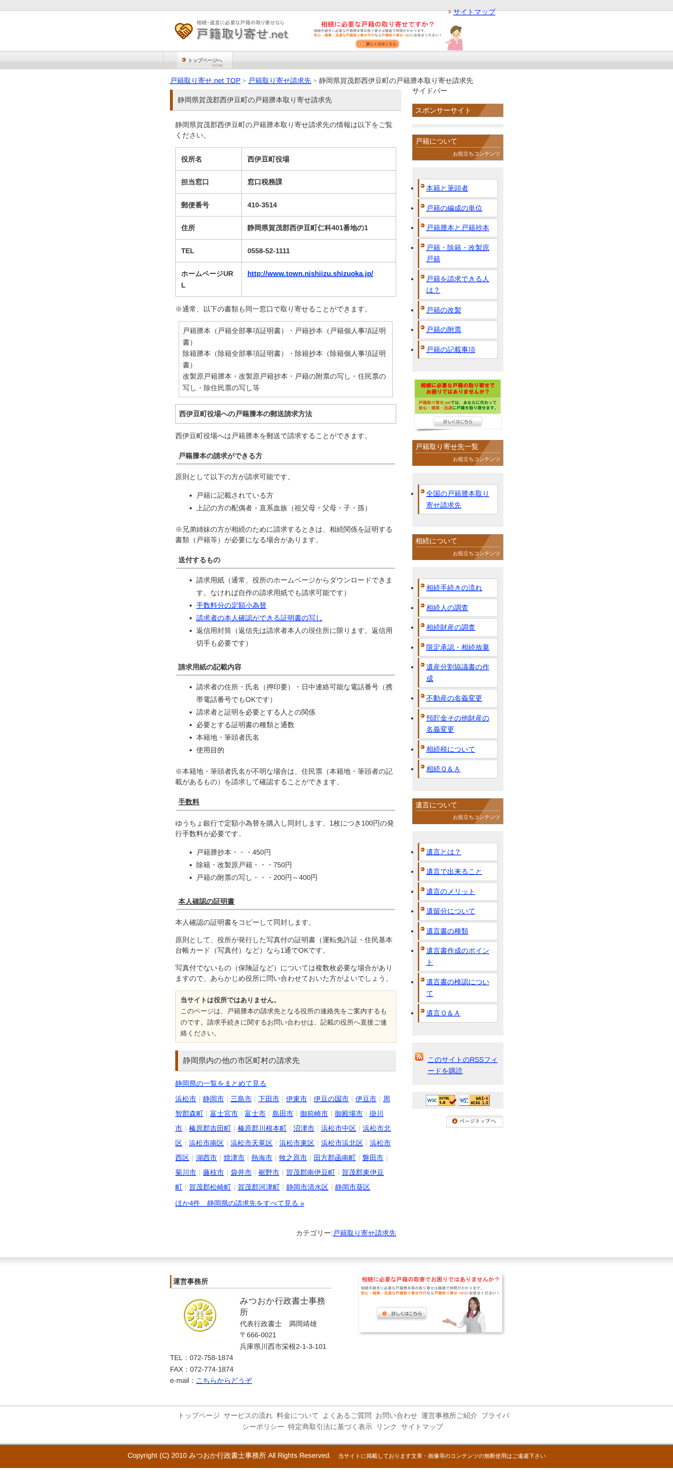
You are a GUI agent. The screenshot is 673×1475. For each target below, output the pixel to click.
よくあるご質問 (347, 1415)
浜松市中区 (338, 1128)
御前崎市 (314, 1113)
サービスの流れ (248, 1415)
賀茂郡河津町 (259, 1187)
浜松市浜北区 (342, 1143)
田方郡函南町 (335, 1158)
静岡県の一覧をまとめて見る (220, 1083)
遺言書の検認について (457, 987)
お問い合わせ (396, 1415)
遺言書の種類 (447, 931)
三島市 (241, 1099)
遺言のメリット (450, 891)
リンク (386, 1427)
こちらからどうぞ (224, 1380)
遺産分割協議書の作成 (457, 672)
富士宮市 (224, 1113)
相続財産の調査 (450, 627)
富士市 (255, 1113)
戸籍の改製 (443, 310)
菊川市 (185, 1172)
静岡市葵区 (352, 1187)
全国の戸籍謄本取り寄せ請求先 (457, 499)
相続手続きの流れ (454, 588)
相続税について (450, 749)
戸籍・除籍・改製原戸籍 (457, 253)
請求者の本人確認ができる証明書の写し (259, 618)
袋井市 (241, 1172)
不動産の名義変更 (454, 698)
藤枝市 (213, 1172)
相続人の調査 (447, 608)
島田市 (282, 1113)
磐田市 (372, 1158)
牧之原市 (293, 1158)
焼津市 (234, 1158)
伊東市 (296, 1099)
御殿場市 (349, 1113)
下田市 (268, 1099)
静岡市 (213, 1099)
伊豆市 (365, 1099)
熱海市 (261, 1158)
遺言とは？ (443, 852)
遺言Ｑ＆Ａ (443, 1013)
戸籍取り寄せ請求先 (364, 1233)
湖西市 (206, 1158)
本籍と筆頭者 (447, 188)
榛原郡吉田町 (210, 1128)
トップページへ (205, 62)
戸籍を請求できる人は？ (457, 284)
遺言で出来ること (454, 871)
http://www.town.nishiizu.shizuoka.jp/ (310, 273)
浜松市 (185, 1099)
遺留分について (450, 911)
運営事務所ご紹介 (449, 1415)
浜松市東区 (296, 1143)
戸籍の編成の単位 (454, 208)
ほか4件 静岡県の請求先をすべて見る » (239, 1203)
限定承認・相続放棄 (457, 647)
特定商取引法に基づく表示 (330, 1427)
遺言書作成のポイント (457, 956)
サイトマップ (474, 12)
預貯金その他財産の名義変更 (457, 723)
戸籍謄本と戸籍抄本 (457, 228)
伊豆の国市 (331, 1099)
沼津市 (303, 1128)
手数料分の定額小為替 (231, 605)
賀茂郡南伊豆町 (310, 1172)
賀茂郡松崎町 (210, 1187)
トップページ (199, 1415)
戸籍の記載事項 (450, 349)
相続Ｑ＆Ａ (443, 769)
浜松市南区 (206, 1143)
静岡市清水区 (307, 1187)
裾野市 (268, 1172)
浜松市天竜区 (252, 1143)
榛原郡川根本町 (262, 1128)
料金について (298, 1415)
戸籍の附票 (443, 329)
